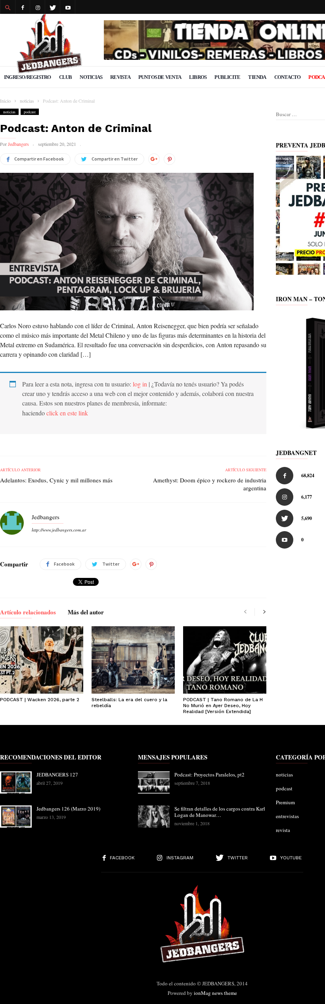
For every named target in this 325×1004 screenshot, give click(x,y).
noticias (9, 112)
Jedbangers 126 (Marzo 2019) (68, 808)
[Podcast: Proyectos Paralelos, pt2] (154, 782)
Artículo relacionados (28, 612)
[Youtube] (67, 7)
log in (140, 384)
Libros (197, 77)
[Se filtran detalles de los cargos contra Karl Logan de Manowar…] (154, 816)
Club (65, 77)
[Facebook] (22, 7)
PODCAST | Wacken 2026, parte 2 (39, 699)
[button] (7, 7)
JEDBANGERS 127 (57, 774)
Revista (120, 77)
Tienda (257, 77)
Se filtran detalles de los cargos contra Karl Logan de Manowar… (219, 811)
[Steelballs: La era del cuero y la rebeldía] (133, 660)
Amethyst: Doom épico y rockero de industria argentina (209, 484)
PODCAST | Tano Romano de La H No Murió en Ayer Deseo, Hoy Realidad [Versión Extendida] (223, 705)
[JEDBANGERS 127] (16, 782)
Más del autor (86, 612)
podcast (30, 112)
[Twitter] (52, 7)
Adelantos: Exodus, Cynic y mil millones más (56, 480)
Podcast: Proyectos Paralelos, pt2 (209, 774)
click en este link (67, 413)
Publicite (227, 77)
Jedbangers (18, 144)
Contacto (287, 77)
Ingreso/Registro (27, 77)
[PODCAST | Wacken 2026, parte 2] (41, 660)
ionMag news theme (215, 992)
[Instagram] (37, 7)
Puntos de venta (159, 77)
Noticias (91, 77)
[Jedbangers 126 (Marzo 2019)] (16, 816)
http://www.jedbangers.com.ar (59, 530)
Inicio (5, 101)
